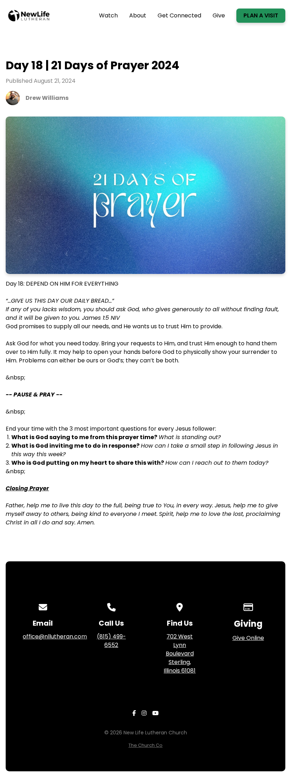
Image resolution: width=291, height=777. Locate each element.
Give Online (248, 638)
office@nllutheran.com (55, 636)
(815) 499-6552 (111, 640)
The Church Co (145, 745)
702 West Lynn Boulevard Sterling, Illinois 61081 (180, 653)
